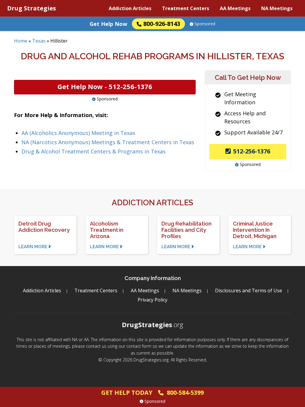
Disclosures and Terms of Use (248, 290)
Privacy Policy (152, 299)
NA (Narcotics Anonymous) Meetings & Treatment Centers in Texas (107, 142)
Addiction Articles (130, 8)
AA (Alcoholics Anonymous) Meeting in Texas (78, 132)
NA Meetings (276, 8)
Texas (39, 41)
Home (20, 41)
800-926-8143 (161, 24)
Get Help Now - (104, 86)
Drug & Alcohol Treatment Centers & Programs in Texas (93, 151)
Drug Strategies (31, 8)
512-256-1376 (251, 151)
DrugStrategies (152, 324)
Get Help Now (108, 23)
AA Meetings (235, 8)
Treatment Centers (185, 8)
